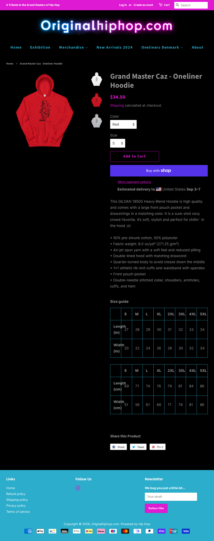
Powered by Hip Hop (135, 524)
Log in (123, 5)
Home (16, 47)
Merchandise (72, 47)
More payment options (134, 182)
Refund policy (15, 494)
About (198, 47)
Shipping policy (17, 499)
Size (113, 135)
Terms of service (18, 511)
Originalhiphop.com (105, 524)
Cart (166, 5)
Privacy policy (16, 505)
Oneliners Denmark (160, 47)
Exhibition (40, 47)
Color (114, 116)
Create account (143, 5)
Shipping (117, 105)
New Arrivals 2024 (115, 47)
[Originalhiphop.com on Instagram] (77, 489)
